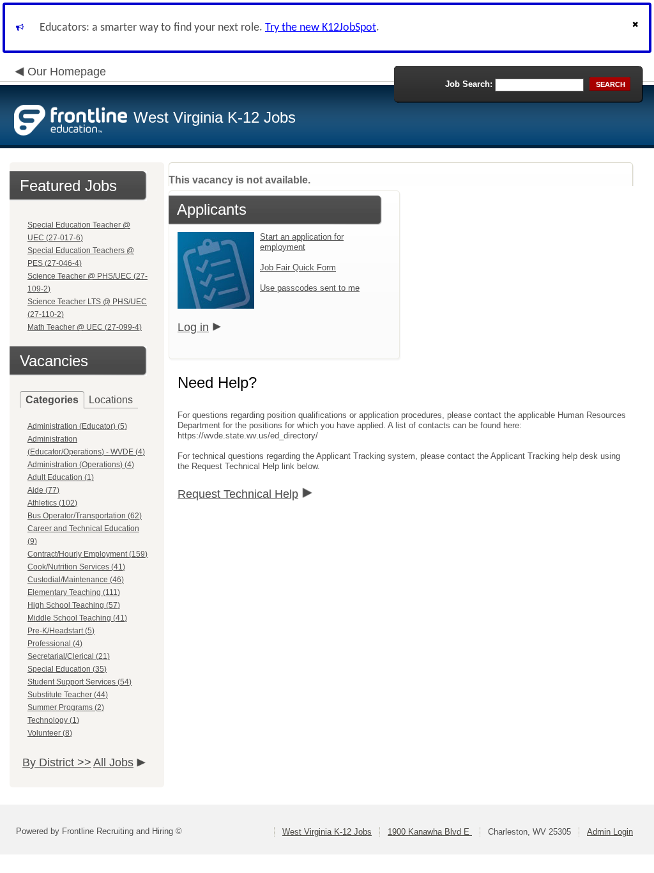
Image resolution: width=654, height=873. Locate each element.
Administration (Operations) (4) (80, 464)
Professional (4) (54, 643)
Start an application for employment (302, 242)
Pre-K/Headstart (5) (61, 630)
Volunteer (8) (49, 733)
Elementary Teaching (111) (73, 592)
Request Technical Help (238, 494)
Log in (193, 327)
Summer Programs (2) (65, 707)
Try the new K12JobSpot (320, 28)
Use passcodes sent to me (310, 288)
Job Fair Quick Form (298, 267)
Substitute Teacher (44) (67, 694)
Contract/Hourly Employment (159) (87, 554)
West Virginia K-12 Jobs (327, 832)
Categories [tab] (52, 399)
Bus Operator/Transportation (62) (84, 515)
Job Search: (468, 84)
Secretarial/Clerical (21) (68, 656)
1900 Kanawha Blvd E (430, 832)
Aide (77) (43, 490)
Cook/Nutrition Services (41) (76, 566)
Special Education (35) (67, 669)
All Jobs (113, 762)
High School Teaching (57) (73, 605)
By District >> (56, 762)
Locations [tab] (111, 399)
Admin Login (610, 832)
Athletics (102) (52, 502)
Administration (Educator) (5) (77, 426)
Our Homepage (66, 71)
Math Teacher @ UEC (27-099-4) (84, 327)
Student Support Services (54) (79, 681)
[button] (636, 27)
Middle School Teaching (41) (77, 618)
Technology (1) (53, 720)
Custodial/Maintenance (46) (75, 579)
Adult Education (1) (60, 477)
